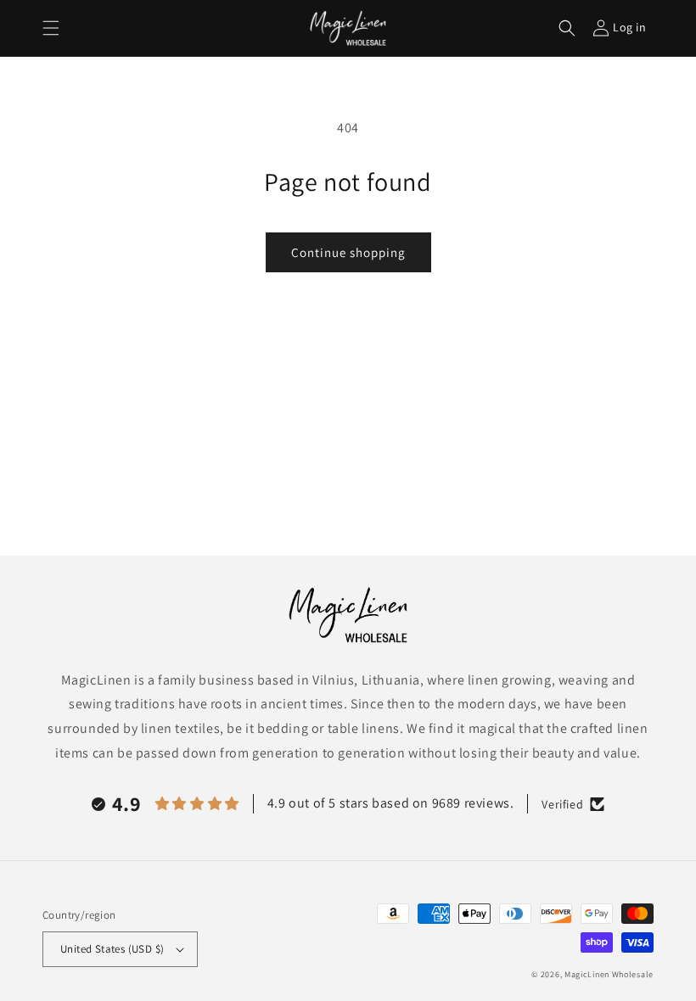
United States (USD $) (112, 949)
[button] (51, 28)
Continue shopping (348, 252)
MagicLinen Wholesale (609, 974)
